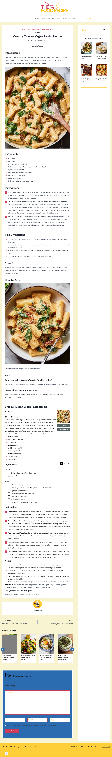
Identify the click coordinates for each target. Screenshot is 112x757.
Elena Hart (33, 40)
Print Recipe (63, 429)
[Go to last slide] (3, 649)
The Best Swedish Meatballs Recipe (14, 622)
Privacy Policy (73, 19)
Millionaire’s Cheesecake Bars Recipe (86, 80)
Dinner (48, 19)
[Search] (104, 30)
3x (68, 464)
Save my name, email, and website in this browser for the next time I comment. (32, 725)
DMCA (10, 747)
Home (37, 19)
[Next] (72, 649)
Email (30, 720)
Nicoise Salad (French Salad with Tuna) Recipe (28, 657)
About (59, 19)
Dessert (43, 19)
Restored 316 (106, 747)
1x (61, 464)
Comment (10, 692)
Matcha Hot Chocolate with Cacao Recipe (63, 657)
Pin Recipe (63, 425)
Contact (64, 19)
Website (53, 720)
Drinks (53, 19)
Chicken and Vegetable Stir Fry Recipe (8, 657)
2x (65, 464)
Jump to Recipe (37, 46)
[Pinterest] (6, 753)
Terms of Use (29, 747)
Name (8, 720)
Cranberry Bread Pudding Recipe (61, 622)
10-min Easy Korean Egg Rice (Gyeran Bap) (46, 657)
